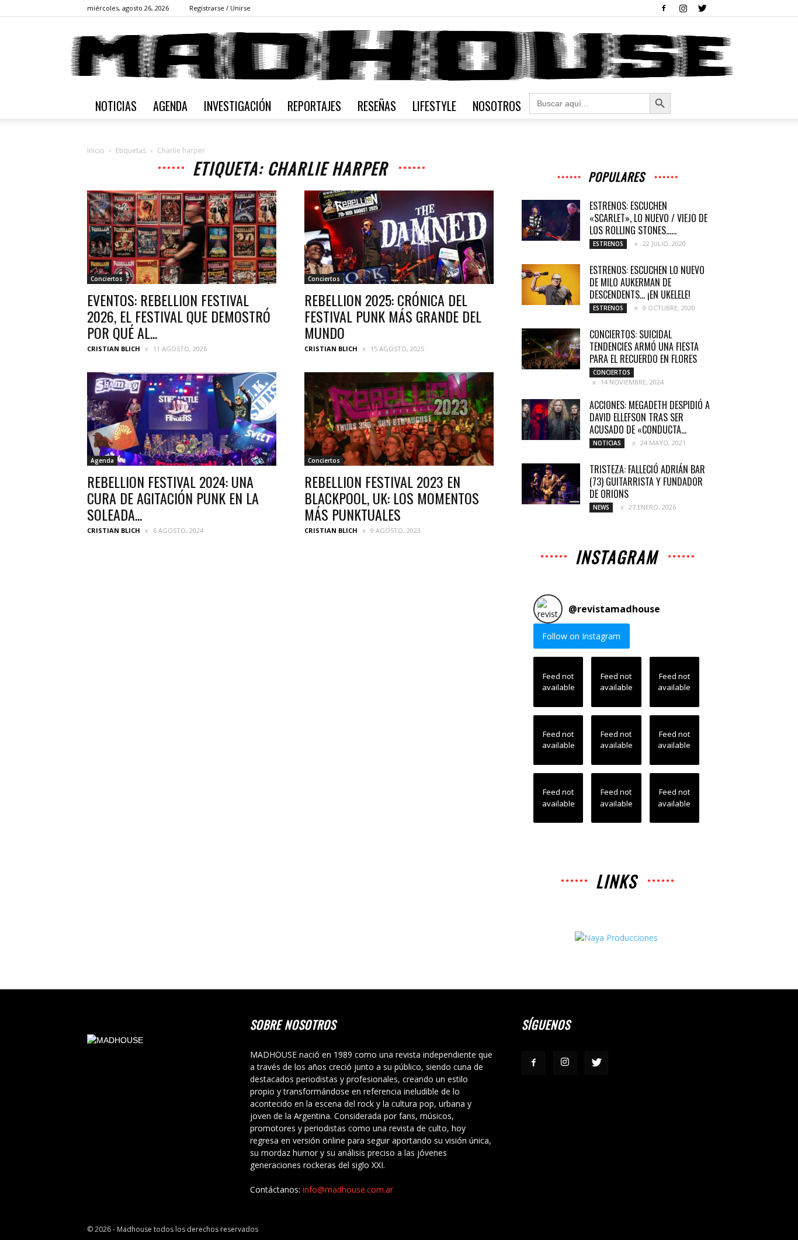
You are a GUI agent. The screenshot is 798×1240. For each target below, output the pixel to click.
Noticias (116, 106)
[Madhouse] (399, 55)
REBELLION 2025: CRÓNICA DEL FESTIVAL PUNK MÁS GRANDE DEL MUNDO (392, 316)
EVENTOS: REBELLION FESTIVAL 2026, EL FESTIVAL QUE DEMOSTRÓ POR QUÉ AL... (178, 316)
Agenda (170, 106)
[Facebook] (663, 8)
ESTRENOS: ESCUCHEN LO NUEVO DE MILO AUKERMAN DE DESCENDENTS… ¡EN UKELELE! (647, 282)
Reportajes (314, 106)
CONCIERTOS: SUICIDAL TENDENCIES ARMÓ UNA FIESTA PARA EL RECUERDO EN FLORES (644, 346)
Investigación (237, 106)
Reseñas (377, 106)
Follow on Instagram (581, 636)
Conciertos (107, 279)
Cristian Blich (113, 348)
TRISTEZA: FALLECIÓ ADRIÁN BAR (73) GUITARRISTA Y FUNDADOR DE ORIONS (647, 481)
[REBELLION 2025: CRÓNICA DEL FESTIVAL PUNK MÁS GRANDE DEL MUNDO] (399, 237)
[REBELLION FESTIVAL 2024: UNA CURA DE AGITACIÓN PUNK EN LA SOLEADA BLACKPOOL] (181, 419)
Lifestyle (434, 106)
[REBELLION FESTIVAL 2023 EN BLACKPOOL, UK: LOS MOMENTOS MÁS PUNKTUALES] (399, 419)
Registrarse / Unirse (220, 8)
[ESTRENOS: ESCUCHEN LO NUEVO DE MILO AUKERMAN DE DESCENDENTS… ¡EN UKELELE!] (551, 284)
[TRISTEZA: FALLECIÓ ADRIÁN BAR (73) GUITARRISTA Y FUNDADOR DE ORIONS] (551, 483)
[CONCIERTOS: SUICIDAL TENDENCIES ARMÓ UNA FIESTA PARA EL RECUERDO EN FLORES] (551, 348)
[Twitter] (702, 8)
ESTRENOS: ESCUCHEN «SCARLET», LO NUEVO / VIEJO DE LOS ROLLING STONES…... (648, 218)
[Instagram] (683, 8)
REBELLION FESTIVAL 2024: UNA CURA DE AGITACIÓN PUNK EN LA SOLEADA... (173, 498)
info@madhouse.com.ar (348, 1189)
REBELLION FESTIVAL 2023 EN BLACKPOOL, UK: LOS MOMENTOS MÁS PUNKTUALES (391, 498)
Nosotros (497, 106)
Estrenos (608, 244)
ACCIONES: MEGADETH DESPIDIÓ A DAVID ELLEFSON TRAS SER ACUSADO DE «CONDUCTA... (649, 417)
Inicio (96, 150)
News (601, 507)
